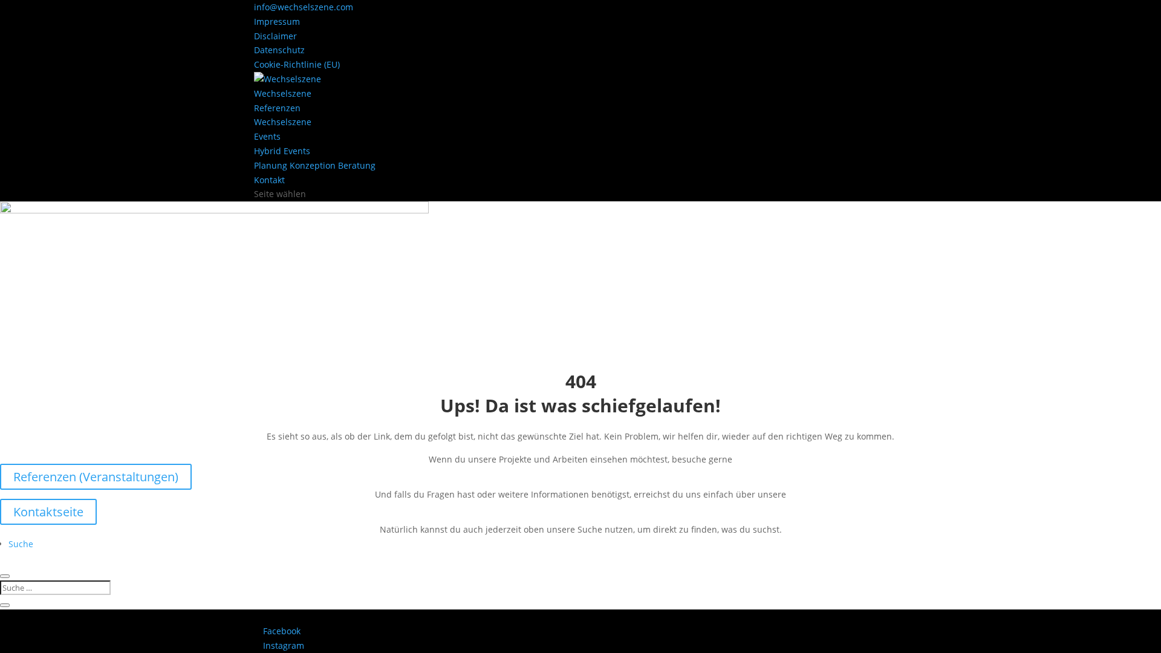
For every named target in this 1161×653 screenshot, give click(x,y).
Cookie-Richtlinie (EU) (297, 64)
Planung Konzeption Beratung (315, 165)
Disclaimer (275, 36)
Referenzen (277, 108)
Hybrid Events (282, 151)
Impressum (277, 21)
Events (267, 136)
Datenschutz (279, 50)
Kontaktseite (48, 512)
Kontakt (269, 180)
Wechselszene (282, 93)
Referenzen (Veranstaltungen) (95, 477)
